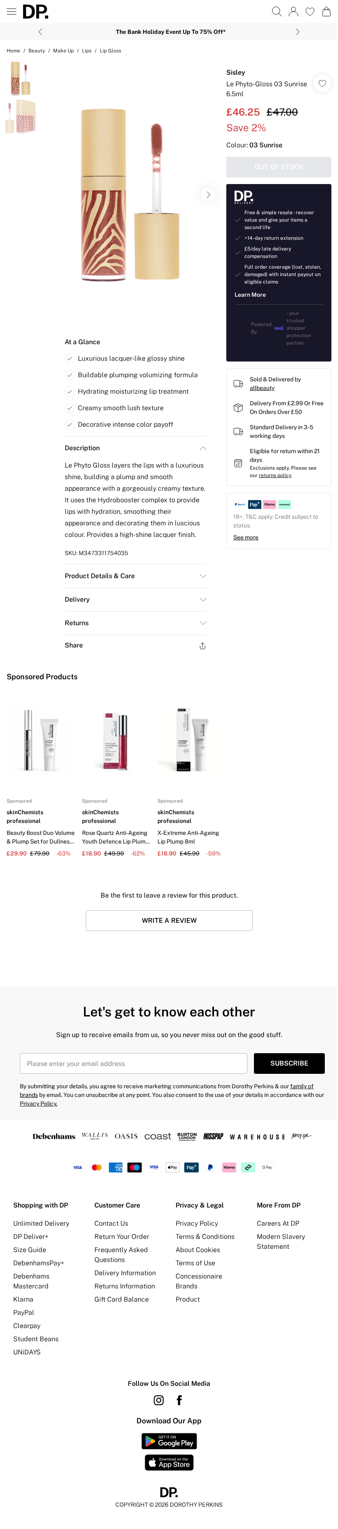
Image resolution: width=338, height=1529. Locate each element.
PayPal (23, 1312)
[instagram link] (159, 1400)
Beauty (36, 51)
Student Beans (36, 1339)
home (13, 51)
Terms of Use (195, 1263)
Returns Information (124, 1286)
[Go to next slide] (208, 194)
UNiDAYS (27, 1352)
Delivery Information (125, 1273)
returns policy (275, 475)
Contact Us (111, 1223)
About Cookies (198, 1250)
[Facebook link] (179, 1400)
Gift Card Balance (121, 1299)
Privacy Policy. (38, 1103)
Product (188, 1299)
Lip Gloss (110, 51)
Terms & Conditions (205, 1237)
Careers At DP (278, 1223)
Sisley (235, 72)
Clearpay (26, 1326)
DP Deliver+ (31, 1237)
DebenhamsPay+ (38, 1263)
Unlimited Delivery (41, 1223)
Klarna (23, 1299)
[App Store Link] (169, 1452)
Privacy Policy (197, 1223)
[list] (131, 195)
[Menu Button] (11, 12)
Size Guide (29, 1250)
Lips (87, 51)
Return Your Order (121, 1237)
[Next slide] (298, 31)
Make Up (63, 51)
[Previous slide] (40, 31)
